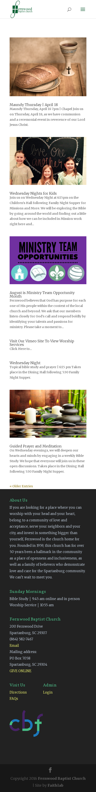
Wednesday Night (25, 363)
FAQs (14, 698)
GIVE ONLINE (20, 671)
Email (14, 645)
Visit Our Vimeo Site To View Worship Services (42, 343)
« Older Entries (21, 486)
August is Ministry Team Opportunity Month (42, 294)
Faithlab (55, 785)
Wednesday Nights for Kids (33, 193)
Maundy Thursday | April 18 (34, 104)
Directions (18, 692)
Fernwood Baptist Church (62, 778)
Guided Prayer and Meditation (36, 446)
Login (48, 692)
